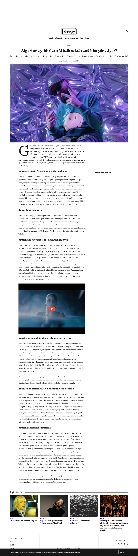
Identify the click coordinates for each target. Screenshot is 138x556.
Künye (12, 542)
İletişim (12, 545)
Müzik (51, 38)
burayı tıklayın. (75, 552)
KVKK (12, 548)
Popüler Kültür (82, 38)
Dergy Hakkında (16, 538)
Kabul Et (123, 552)
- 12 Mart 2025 (69, 61)
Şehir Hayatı (70, 38)
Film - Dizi (59, 38)
